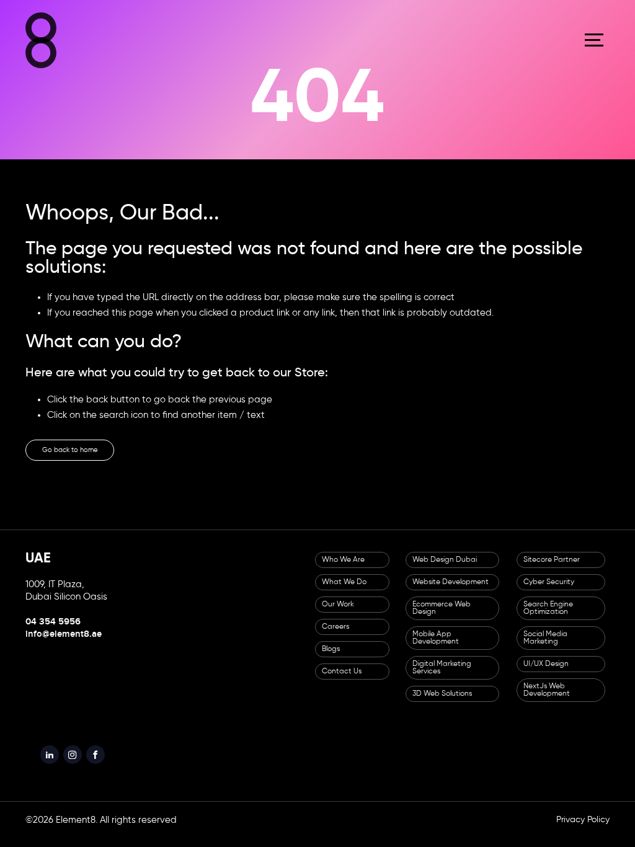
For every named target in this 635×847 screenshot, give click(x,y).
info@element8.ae (63, 642)
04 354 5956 (53, 630)
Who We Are (343, 568)
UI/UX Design (546, 672)
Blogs (331, 657)
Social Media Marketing (545, 646)
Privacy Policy (583, 834)
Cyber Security (548, 590)
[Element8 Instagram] (81, 765)
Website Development (450, 590)
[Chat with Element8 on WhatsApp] (608, 775)
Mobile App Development (435, 646)
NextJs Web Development (546, 698)
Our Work (338, 612)
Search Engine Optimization (548, 616)
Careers (335, 635)
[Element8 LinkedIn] (52, 765)
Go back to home (85, 454)
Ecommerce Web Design (441, 616)
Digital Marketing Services (441, 675)
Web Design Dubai (444, 568)
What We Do (344, 590)
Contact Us (342, 679)
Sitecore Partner (551, 568)
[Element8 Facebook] (111, 765)
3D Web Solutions (442, 702)
